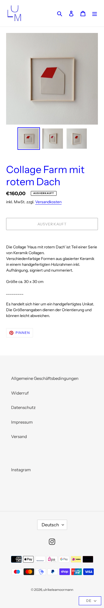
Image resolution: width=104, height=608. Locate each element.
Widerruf (20, 393)
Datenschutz (23, 407)
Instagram (21, 469)
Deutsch (50, 524)
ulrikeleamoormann (58, 590)
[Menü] (94, 13)
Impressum (22, 422)
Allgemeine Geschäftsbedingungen (44, 378)
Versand (19, 436)
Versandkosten (48, 201)
